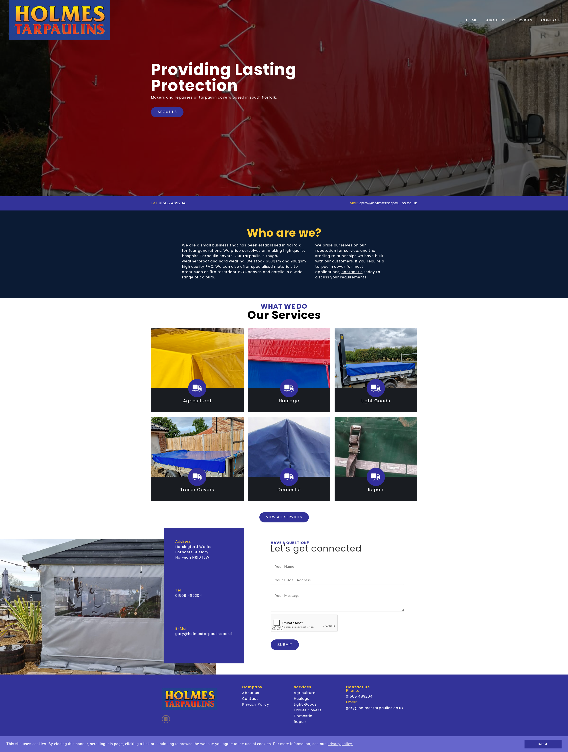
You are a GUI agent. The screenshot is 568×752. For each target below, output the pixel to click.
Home (471, 20)
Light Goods (305, 704)
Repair (300, 722)
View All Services (284, 517)
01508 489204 (172, 203)
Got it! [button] (543, 744)
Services (523, 20)
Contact (550, 20)
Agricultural (305, 693)
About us (250, 693)
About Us (495, 20)
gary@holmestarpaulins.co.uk (388, 203)
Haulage (302, 699)
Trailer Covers (307, 710)
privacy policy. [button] (340, 744)
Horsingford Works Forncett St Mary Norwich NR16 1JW (193, 552)
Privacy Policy (255, 704)
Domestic (303, 716)
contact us (352, 272)
